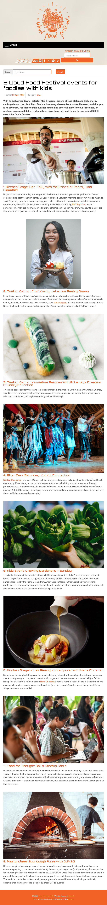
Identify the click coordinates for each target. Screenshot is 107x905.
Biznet (70, 899)
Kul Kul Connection (12, 479)
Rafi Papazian (78, 204)
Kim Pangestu (60, 302)
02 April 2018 (18, 95)
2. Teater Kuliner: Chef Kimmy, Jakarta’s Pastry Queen (46, 291)
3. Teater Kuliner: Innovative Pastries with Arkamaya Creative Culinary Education (52, 384)
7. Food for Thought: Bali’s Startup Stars (35, 765)
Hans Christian (47, 681)
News (39, 95)
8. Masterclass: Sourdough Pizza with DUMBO (39, 861)
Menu (13, 45)
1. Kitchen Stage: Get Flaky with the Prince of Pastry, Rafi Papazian (47, 188)
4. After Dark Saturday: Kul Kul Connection (36, 475)
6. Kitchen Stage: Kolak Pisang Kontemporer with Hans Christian (53, 670)
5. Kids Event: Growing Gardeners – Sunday (37, 570)
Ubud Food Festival (45, 896)
